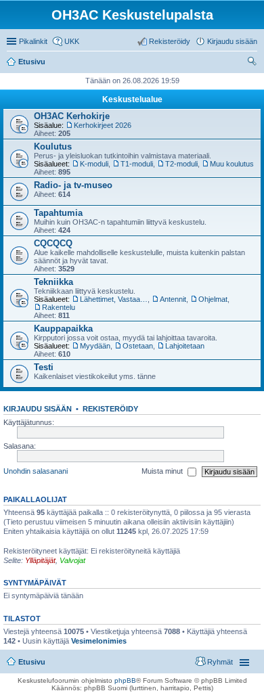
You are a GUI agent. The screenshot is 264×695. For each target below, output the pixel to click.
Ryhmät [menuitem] (220, 662)
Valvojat (72, 560)
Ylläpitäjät (40, 560)
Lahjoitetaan (184, 346)
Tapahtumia (58, 213)
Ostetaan (138, 346)
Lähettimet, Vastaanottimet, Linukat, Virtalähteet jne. (114, 299)
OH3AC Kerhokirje (72, 116)
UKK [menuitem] (71, 41)
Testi (43, 367)
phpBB (125, 680)
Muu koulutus (232, 164)
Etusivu (31, 662)
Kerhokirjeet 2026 (102, 125)
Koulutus (53, 146)
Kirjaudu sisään (37, 409)
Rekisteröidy (110, 409)
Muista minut (163, 471)
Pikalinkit (33, 41)
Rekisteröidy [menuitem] (169, 41)
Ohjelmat (212, 299)
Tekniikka (53, 282)
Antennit (173, 299)
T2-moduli (181, 164)
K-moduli (94, 164)
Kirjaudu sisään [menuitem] (232, 41)
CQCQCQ (53, 243)
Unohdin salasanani (35, 471)
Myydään (95, 346)
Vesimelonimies (99, 641)
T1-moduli (136, 164)
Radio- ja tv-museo (73, 185)
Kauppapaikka (63, 328)
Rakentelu (58, 307)
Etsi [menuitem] (253, 63)
